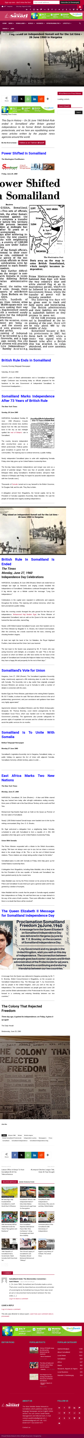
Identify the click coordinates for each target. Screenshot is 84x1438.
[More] (47, 99)
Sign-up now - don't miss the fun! (18, 2)
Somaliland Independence (19, 1140)
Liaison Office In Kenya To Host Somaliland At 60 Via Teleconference (13, 1172)
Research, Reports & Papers (46, 1383)
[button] (79, 23)
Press (50, 1138)
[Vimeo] (73, 9)
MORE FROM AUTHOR (26, 1182)
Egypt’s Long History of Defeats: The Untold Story (45, 1254)
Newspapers (42, 1138)
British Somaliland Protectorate (12, 1138)
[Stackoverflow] (62, 9)
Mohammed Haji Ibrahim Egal (24, 614)
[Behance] (26, 9)
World (30, 23)
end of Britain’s (16, 432)
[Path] (48, 9)
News (10, 23)
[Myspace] (44, 9)
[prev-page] (3, 1264)
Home (5, 23)
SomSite (44, 1436)
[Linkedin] (37, 9)
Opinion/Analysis (53, 23)
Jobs (12, 29)
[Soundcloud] (59, 9)
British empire (28, 1135)
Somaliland (20, 23)
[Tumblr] (66, 9)
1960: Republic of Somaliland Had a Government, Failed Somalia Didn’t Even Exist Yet (9, 1256)
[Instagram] (34, 9)
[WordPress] (77, 9)
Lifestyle (66, 23)
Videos (5, 29)
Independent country (30, 1138)
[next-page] (6, 1264)
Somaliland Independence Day (39, 1140)
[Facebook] (30, 9)
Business (40, 23)
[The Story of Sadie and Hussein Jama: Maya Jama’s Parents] (34, 1365)
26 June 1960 (12, 1135)
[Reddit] (55, 9)
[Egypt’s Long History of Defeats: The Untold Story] (46, 1244)
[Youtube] (80, 9)
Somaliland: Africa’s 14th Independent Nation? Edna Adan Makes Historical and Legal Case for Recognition (28, 1204)
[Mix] (41, 9)
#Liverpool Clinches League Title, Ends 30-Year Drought (42, 1171)
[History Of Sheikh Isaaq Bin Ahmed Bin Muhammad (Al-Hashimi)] (34, 1350)
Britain (20, 1135)
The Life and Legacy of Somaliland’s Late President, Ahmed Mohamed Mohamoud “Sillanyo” (27, 1256)
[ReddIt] (41, 99)
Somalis (15, 484)
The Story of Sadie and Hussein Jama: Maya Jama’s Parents (46, 1365)
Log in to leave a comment (18, 1299)
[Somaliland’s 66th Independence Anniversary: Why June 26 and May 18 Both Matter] (46, 1192)
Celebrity (43, 1369)
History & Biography (7, 71)
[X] (70, 9)
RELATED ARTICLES (10, 1182)
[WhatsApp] (28, 99)
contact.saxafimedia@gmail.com (42, 1427)
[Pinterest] (52, 9)
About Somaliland (46, 1356)
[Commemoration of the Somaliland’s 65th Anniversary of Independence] (46, 1217)
